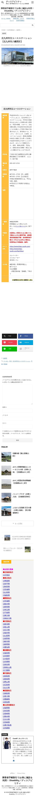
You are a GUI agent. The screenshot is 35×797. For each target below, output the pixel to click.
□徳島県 (6, 693)
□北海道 (6, 575)
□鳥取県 (6, 676)
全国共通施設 (20, 20)
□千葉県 (6, 613)
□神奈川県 (7, 618)
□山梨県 (6, 636)
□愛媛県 (6, 699)
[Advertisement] (17, 87)
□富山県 (6, 627)
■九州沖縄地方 (9, 705)
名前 (4, 407)
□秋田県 (6, 587)
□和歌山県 (7, 667)
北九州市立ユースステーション (21, 361)
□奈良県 (6, 664)
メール (5, 415)
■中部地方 (7, 621)
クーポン (6, 361)
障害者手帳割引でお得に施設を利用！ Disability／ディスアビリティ (17, 780)
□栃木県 (6, 604)
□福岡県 (6, 708)
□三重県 (6, 670)
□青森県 (6, 581)
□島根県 (6, 679)
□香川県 (6, 696)
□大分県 (6, 719)
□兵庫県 (6, 662)
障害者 (5, 364)
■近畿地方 (7, 650)
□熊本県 (6, 716)
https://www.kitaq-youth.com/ (20, 246)
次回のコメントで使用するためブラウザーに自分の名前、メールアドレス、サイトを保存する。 (16, 433)
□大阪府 (6, 659)
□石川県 (6, 630)
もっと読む (19, 523)
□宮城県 (6, 589)
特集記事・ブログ (18, 18)
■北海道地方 (8, 572)
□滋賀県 (6, 653)
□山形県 (6, 592)
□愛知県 (6, 647)
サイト (4, 423)
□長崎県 (6, 714)
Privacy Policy (21, 773)
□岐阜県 (6, 641)
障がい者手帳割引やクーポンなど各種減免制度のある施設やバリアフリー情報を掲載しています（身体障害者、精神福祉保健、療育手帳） (17, 787)
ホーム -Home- (6, 18)
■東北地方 (7, 578)
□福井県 (6, 633)
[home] (14, 761)
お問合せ (12, 773)
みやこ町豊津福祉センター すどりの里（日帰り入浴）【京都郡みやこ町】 (22, 469)
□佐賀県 (6, 711)
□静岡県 (6, 644)
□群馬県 (6, 607)
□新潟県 (6, 624)
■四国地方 (7, 690)
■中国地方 (7, 673)
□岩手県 (6, 584)
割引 (10, 361)
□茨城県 (6, 601)
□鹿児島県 (7, 725)
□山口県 (6, 688)
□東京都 (6, 615)
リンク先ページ (21, 226)
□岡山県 (6, 682)
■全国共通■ (8, 569)
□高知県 (6, 702)
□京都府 (6, 656)
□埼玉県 (6, 610)
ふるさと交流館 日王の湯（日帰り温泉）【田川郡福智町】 (22, 510)
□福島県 (6, 595)
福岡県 (5, 358)
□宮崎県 (6, 722)
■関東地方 (7, 598)
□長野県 (6, 638)
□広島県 (6, 685)
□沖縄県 (6, 728)
